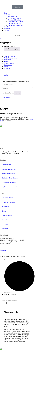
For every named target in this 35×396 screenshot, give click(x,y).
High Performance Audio (15, 25)
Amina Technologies (10, 58)
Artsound (7, 68)
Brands (6, 27)
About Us (7, 28)
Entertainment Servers (14, 18)
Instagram (3, 250)
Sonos (6, 61)
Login (18, 93)
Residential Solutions (14, 20)
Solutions (7, 15)
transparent (7, 59)
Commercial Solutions (14, 23)
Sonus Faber (8, 65)
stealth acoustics (9, 63)
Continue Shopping (11, 49)
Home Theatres (12, 16)
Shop (5, 13)
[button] (0, 39)
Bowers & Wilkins (9, 56)
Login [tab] (6, 75)
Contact (6, 30)
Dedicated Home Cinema (15, 22)
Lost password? (7, 97)
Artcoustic (7, 66)
